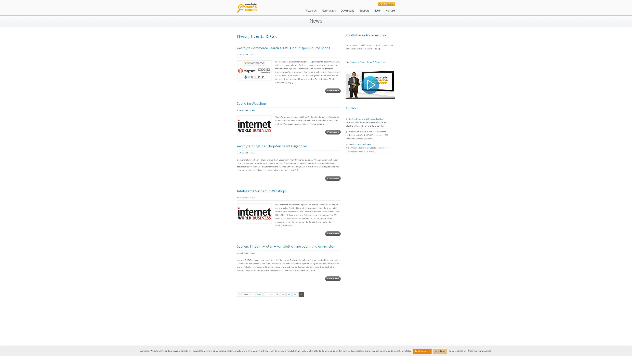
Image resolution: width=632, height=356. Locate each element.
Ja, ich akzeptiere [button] (422, 351)
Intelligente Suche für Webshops (262, 191)
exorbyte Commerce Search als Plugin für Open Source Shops (283, 48)
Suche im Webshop (251, 104)
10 (277, 295)
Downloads (347, 10)
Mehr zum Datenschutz (479, 351)
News (377, 10)
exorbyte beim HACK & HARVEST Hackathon (367, 132)
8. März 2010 (243, 253)
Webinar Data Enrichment (360, 144)
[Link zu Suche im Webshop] (254, 126)
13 (295, 295)
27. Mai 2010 (243, 153)
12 (289, 295)
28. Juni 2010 (243, 110)
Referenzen (329, 10)
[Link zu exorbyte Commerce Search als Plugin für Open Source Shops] (254, 70)
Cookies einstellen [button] (457, 351)
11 (283, 295)
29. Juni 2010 (243, 55)
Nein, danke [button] (440, 351)
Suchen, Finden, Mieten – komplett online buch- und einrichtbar (286, 247)
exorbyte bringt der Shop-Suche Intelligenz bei (272, 146)
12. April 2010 (243, 198)
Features (311, 10)
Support (364, 10)
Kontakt (390, 10)
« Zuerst (258, 295)
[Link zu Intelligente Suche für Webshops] (254, 213)
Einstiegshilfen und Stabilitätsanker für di (366, 119)
